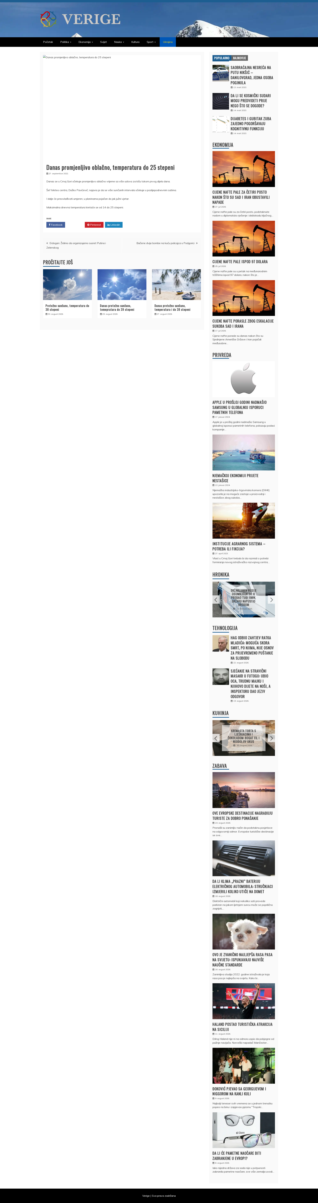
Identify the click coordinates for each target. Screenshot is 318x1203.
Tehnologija (225, 628)
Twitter (76, 224)
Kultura (135, 42)
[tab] (221, 58)
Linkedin (115, 224)
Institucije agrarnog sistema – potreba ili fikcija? (238, 546)
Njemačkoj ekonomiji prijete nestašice (235, 478)
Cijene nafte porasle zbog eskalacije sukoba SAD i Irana (243, 323)
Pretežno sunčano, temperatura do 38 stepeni (67, 307)
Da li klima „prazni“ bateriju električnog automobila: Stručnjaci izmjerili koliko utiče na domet (242, 886)
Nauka (118, 42)
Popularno (222, 58)
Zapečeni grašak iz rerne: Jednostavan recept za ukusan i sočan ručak (244, 736)
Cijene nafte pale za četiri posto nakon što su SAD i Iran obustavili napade (241, 197)
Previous (216, 599)
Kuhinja (220, 713)
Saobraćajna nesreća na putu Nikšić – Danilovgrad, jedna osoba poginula (252, 75)
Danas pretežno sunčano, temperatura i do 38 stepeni (172, 307)
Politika (64, 42)
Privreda (221, 354)
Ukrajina (168, 42)
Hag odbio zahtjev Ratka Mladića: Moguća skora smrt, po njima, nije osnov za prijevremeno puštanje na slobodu (252, 648)
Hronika (220, 574)
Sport (150, 42)
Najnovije (239, 58)
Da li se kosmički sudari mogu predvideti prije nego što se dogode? (251, 100)
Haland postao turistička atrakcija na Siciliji (242, 1026)
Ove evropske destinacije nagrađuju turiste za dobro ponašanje (242, 815)
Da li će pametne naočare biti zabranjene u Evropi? (236, 1155)
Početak (48, 42)
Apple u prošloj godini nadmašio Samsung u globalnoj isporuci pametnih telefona (239, 407)
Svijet (103, 42)
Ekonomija (85, 42)
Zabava (219, 765)
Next (271, 599)
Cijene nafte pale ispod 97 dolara (240, 261)
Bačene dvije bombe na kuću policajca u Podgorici (165, 243)
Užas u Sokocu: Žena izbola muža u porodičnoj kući (244, 597)
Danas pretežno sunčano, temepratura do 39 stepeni (117, 307)
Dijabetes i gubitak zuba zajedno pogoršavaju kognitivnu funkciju (251, 123)
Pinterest (95, 224)
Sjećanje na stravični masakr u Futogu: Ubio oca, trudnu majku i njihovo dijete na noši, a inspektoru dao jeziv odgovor (251, 683)
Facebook (56, 224)
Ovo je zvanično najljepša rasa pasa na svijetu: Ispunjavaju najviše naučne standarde (242, 959)
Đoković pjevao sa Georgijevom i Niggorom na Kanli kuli (239, 1091)
